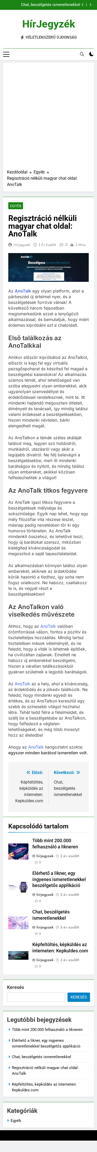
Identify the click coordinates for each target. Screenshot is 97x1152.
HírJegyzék (48, 24)
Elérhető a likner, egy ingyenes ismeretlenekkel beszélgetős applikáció (59, 879)
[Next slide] (90, 5)
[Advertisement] (48, 117)
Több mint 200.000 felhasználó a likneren (47, 1029)
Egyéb (15, 205)
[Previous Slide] (82, 5)
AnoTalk (23, 291)
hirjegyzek (22, 244)
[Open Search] (82, 54)
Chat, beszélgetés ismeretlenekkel (50, 5)
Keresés (15, 987)
